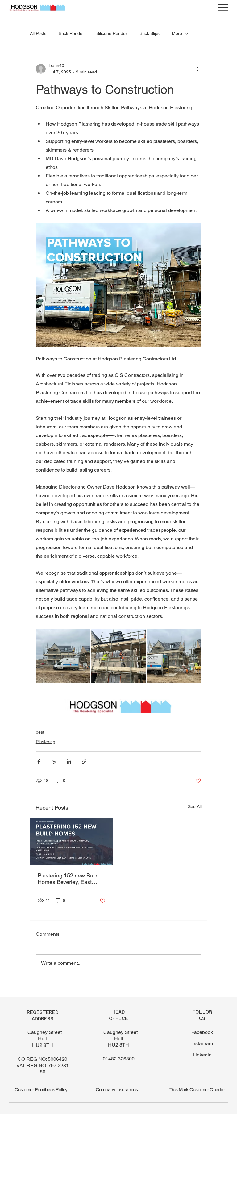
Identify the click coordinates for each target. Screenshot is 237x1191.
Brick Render (71, 33)
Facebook (202, 1032)
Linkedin (202, 1055)
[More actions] (197, 69)
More (177, 33)
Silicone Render (111, 33)
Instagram (202, 1044)
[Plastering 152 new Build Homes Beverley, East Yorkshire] (71, 841)
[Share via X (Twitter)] (54, 761)
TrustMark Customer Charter (197, 1090)
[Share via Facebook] (39, 761)
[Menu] (222, 7)
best (40, 732)
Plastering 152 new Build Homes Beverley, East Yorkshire (68, 878)
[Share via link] (84, 761)
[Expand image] (63, 656)
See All (195, 806)
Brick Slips (149, 33)
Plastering (45, 741)
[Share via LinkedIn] (69, 761)
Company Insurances (117, 1090)
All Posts (38, 33)
